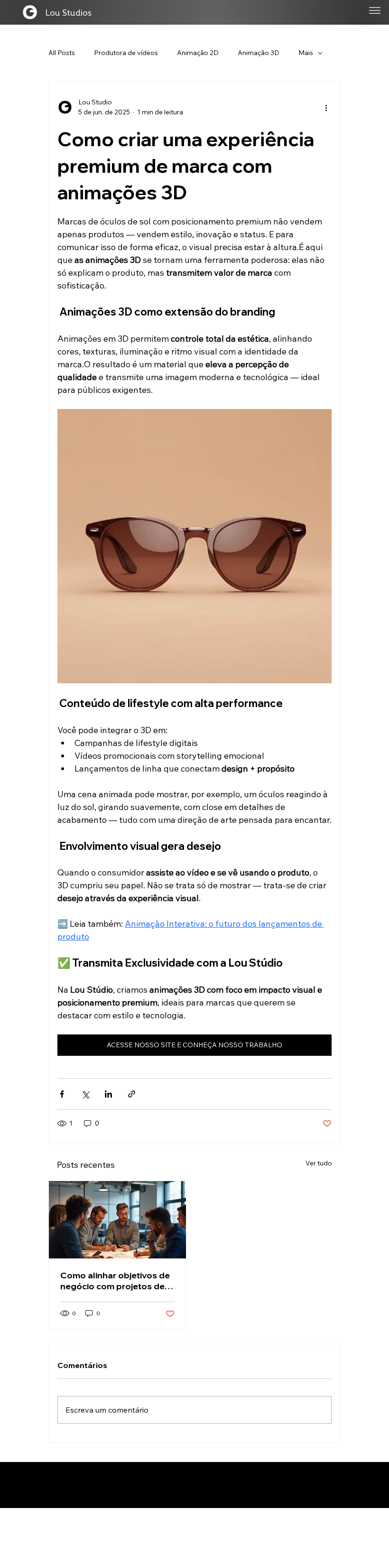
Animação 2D (198, 52)
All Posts (61, 52)
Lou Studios (68, 12)
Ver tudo (319, 1163)
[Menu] (374, 10)
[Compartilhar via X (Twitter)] (85, 1094)
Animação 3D (258, 52)
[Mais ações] (326, 107)
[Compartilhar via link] (131, 1094)
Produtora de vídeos (126, 52)
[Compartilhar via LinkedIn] (108, 1094)
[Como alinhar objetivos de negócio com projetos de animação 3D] (117, 1219)
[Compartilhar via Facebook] (61, 1094)
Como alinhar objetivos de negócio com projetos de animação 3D (115, 1281)
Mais (305, 52)
